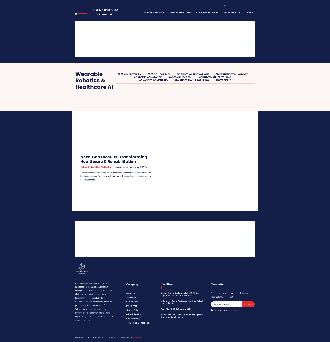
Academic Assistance (148, 77)
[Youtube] (256, 6)
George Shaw (121, 167)
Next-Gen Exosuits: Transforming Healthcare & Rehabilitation (113, 159)
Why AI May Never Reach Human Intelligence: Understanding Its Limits (182, 316)
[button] (225, 6)
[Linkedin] (247, 6)
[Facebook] (241, 6)
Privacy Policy (234, 310)
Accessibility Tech (180, 77)
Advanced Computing (153, 80)
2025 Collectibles (129, 74)
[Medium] (250, 6)
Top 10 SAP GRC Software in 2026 (176, 309)
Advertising (223, 80)
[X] (253, 6)
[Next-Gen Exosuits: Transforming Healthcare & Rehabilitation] (116, 124)
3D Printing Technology (232, 74)
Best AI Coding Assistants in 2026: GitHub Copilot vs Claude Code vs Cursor (180, 294)
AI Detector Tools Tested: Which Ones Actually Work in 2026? (182, 302)
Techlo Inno (138, 337)
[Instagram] (244, 6)
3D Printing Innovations (193, 74)
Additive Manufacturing (215, 77)
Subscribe (248, 304)
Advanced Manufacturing (191, 80)
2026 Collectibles (159, 74)
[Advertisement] (152, 39)
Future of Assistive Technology (96, 167)
